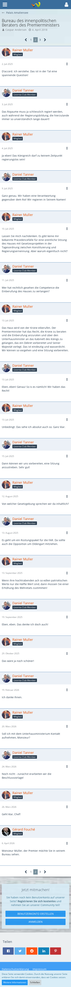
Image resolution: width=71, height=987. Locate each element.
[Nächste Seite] (45, 40)
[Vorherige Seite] (26, 40)
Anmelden (36, 921)
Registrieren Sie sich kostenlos (37, 901)
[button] (5, 4)
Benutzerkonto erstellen (35, 913)
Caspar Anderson (16, 29)
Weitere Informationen (14, 982)
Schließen (35, 982)
